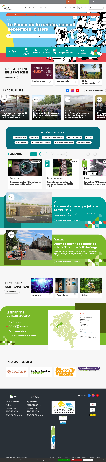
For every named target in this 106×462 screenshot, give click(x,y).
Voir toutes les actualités (95, 90)
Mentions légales (63, 457)
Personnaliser (88, 460)
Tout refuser (77, 460)
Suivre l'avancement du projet (68, 220)
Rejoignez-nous (46, 53)
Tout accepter (64, 460)
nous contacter (14, 411)
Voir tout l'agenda (59, 154)
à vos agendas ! (12, 291)
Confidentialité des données (78, 457)
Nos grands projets (70, 8)
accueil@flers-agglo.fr (86, 333)
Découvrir (71, 2)
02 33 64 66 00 (12, 408)
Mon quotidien (44, 8)
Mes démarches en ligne (56, 8)
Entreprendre (82, 2)
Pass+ (92, 53)
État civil (54, 53)
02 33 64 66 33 (13, 410)
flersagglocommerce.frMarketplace (66, 53)
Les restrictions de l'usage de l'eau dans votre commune (38, 15)
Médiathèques (82, 53)
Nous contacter (96, 8)
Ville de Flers (28, 8)
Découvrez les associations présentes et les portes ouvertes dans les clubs (34, 36)
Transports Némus (36, 53)
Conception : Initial (94, 457)
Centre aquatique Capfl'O (25, 53)
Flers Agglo (36, 8)
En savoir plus (11, 77)
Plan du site (52, 457)
